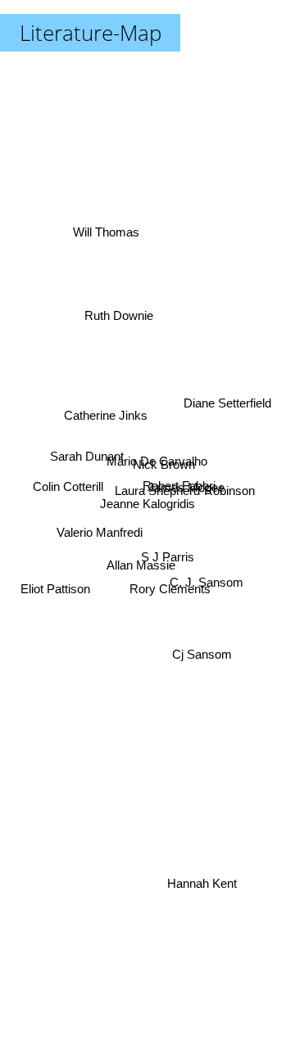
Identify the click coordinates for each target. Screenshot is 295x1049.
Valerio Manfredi (99, 530)
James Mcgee (186, 494)
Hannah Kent (202, 883)
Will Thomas (105, 232)
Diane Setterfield (228, 400)
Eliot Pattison (54, 585)
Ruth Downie (118, 313)
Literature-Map (90, 32)
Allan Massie (141, 572)
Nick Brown (165, 469)
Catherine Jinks (106, 414)
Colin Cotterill (67, 484)
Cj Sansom (203, 651)
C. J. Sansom (206, 585)
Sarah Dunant (87, 459)
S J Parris (167, 558)
